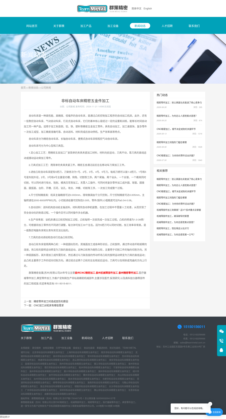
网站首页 (31, 26)
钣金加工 (77, 347)
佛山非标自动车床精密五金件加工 (110, 389)
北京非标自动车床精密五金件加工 (48, 352)
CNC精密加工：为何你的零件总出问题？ (176, 155)
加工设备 (113, 26)
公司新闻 (46, 87)
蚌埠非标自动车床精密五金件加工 (69, 382)
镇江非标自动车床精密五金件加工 (110, 363)
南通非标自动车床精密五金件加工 (54, 359)
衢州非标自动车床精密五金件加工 (99, 374)
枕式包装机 (115, 347)
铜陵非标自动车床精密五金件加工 (91, 386)
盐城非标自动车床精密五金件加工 (41, 363)
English (148, 8)
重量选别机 (102, 347)
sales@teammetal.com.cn (192, 342)
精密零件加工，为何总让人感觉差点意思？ (177, 115)
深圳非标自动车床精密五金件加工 (75, 389)
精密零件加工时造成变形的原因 (51, 301)
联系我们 (194, 26)
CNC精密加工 (61, 402)
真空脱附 (36, 347)
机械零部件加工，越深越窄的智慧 (173, 215)
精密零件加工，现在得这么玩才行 (173, 228)
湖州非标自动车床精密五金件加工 (114, 371)
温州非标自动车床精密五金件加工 (45, 371)
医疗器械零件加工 (111, 402)
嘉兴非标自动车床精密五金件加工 (80, 371)
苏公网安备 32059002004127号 (100, 398)
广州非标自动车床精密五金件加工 (41, 389)
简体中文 (136, 8)
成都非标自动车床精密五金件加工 (60, 393)
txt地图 (116, 405)
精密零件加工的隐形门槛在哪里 (172, 142)
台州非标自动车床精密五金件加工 (50, 378)
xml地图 (100, 405)
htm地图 (108, 405)
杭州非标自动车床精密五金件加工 (95, 367)
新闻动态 (140, 26)
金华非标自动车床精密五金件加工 (65, 374)
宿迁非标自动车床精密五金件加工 (60, 367)
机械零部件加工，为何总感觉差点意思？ (176, 222)
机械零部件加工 (78, 402)
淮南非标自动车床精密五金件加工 (103, 382)
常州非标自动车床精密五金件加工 (103, 356)
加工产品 (85, 26)
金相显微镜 (48, 347)
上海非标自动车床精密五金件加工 (83, 352)
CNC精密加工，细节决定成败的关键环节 (176, 128)
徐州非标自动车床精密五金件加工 (69, 356)
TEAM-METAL (129, 347)
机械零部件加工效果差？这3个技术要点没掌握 (179, 209)
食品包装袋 (89, 347)
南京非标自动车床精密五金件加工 (117, 352)
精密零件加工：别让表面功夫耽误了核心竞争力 (179, 102)
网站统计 (5, 417)
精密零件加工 (94, 402)
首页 (23, 87)
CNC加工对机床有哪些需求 (49, 305)
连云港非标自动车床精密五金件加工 (89, 359)
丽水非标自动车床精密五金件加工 (84, 378)
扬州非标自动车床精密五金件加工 (75, 363)
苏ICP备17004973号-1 (73, 398)
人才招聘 (167, 26)
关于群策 (58, 26)
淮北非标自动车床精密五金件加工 (56, 386)
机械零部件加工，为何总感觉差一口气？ (176, 234)
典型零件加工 (128, 402)
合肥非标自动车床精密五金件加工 (119, 378)
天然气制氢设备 (63, 347)
